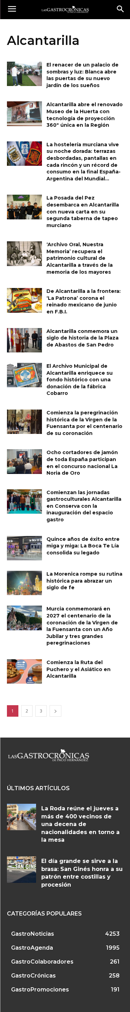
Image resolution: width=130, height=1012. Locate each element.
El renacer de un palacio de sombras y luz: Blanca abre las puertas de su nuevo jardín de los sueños (82, 75)
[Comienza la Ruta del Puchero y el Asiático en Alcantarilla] (24, 671)
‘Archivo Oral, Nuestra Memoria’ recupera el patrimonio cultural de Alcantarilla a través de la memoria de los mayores (79, 258)
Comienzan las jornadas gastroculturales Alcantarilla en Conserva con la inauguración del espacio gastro (83, 506)
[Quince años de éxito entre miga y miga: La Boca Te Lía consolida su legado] (24, 548)
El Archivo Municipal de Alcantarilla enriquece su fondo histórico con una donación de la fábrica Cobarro (79, 379)
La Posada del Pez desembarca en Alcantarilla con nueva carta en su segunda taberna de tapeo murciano (82, 211)
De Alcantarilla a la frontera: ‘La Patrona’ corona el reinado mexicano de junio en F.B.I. (83, 301)
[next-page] (55, 711)
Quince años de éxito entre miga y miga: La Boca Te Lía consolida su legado (83, 546)
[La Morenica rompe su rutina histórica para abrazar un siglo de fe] (24, 583)
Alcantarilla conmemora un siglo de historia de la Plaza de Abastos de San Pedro (82, 338)
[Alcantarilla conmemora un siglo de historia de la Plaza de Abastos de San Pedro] (24, 340)
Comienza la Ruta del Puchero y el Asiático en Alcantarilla (78, 669)
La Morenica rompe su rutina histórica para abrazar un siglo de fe (84, 581)
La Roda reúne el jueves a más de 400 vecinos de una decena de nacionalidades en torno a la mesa (80, 824)
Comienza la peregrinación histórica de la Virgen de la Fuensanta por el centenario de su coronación (84, 423)
